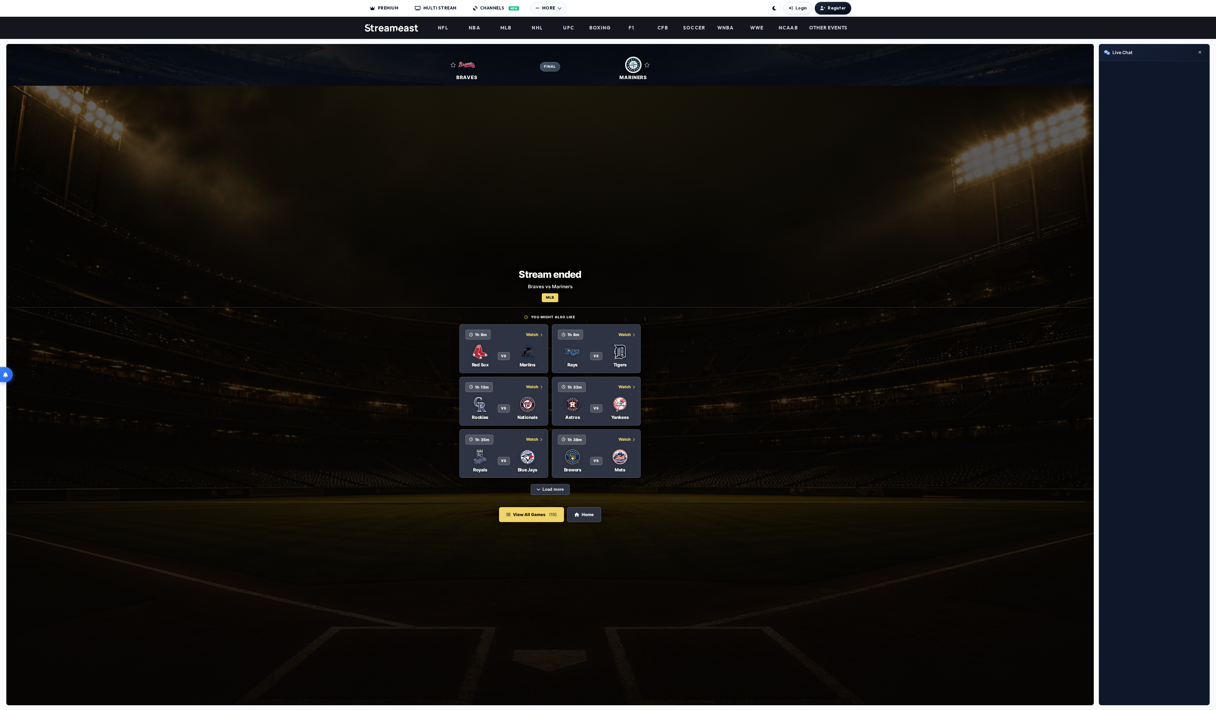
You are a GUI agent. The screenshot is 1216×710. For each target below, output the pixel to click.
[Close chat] (1199, 52)
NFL (443, 28)
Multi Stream (440, 7)
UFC (568, 28)
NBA (474, 28)
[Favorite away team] (647, 65)
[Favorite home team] (453, 65)
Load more (553, 489)
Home (588, 514)
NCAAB (788, 28)
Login (801, 7)
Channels (498, 7)
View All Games (535, 514)
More (548, 7)
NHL (537, 28)
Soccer (694, 28)
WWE (757, 28)
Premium (388, 7)
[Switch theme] (774, 8)
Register (837, 7)
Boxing (600, 28)
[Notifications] (6, 374)
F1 (631, 28)
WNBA (725, 28)
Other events (828, 28)
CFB (662, 28)
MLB (506, 28)
